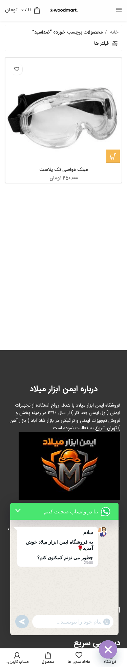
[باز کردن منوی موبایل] (119, 10)
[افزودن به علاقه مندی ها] (16, 69)
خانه (114, 32)
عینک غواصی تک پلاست (63, 169)
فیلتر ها (101, 43)
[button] (113, 156)
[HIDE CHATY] (108, 649)
